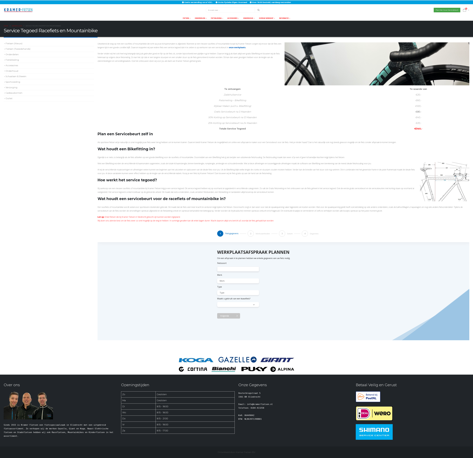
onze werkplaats (237, 47)
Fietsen (186, 18)
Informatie (284, 18)
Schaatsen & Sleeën (16, 76)
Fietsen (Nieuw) (14, 43)
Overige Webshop (266, 18)
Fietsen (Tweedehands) (18, 49)
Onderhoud (248, 18)
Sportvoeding (13, 82)
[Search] (258, 10)
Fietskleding (216, 18)
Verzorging (11, 87)
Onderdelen (200, 18)
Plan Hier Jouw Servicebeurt (447, 10)
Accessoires (232, 18)
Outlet (9, 98)
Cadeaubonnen (14, 93)
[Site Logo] (19, 10)
